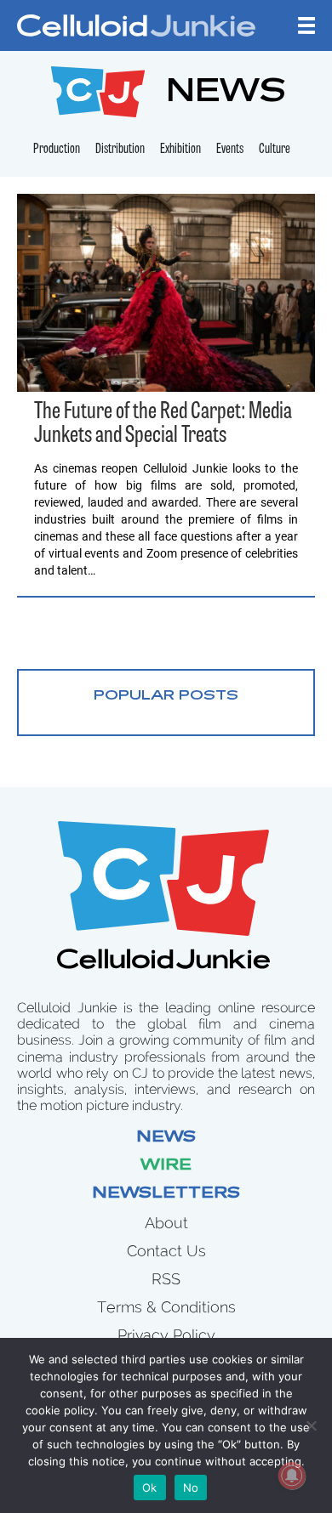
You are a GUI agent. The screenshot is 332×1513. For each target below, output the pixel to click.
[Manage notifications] (292, 1475)
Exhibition (180, 149)
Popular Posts (166, 696)
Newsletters (166, 1194)
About (166, 1223)
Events (229, 149)
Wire (166, 1166)
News (166, 1138)
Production (56, 149)
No (191, 1487)
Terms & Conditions (166, 1307)
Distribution (120, 149)
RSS (166, 1279)
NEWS (226, 93)
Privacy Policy (166, 1335)
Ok (149, 1487)
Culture (274, 149)
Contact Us (166, 1251)
